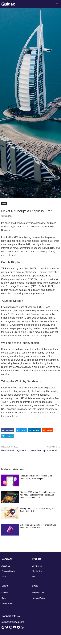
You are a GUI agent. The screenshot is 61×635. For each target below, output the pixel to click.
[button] (57, 3)
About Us (5, 566)
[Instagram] (10, 627)
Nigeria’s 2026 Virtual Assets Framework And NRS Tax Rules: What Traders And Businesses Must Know (37, 495)
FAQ (3, 576)
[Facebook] (2, 627)
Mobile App (37, 571)
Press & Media (8, 571)
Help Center (7, 603)
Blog (3, 598)
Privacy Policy (38, 598)
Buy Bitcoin (37, 566)
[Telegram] (18, 627)
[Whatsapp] (22, 627)
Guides (4, 592)
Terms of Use (38, 592)
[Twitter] (6, 627)
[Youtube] (14, 627)
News (4, 203)
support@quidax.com (12, 622)
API (33, 576)
